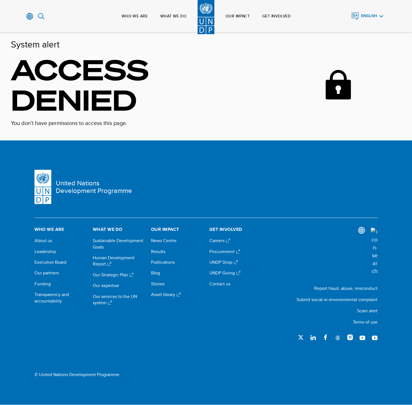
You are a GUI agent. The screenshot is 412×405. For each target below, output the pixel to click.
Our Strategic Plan (111, 275)
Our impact (238, 16)
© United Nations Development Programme (76, 375)
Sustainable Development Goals (118, 244)
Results (158, 252)
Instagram (350, 337)
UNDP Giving (222, 273)
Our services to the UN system (115, 299)
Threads (338, 337)
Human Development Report (114, 261)
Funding (42, 284)
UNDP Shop (221, 262)
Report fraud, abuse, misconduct (346, 288)
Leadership (45, 252)
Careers (217, 241)
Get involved (276, 16)
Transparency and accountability (51, 298)
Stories (158, 284)
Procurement (222, 252)
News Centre (164, 241)
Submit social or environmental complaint (337, 299)
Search (41, 16)
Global (29, 16)
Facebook (325, 337)
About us (43, 241)
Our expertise (106, 286)
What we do (173, 16)
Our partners (46, 273)
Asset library (163, 295)
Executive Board (50, 262)
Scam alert (367, 311)
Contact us (219, 284)
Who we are (135, 16)
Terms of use (365, 322)
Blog (155, 273)
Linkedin (313, 337)
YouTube (362, 337)
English (369, 15)
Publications (163, 262)
